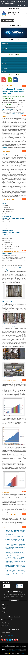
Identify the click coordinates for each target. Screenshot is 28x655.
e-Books (3, 610)
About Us (4, 604)
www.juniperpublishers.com (8, 636)
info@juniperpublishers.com (8, 635)
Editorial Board (5, 43)
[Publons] (20, 585)
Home (3, 603)
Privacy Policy (22, 653)
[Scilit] (7, 585)
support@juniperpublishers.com (8, 626)
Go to (24, 115)
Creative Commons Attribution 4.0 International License (11, 650)
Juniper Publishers (6, 1)
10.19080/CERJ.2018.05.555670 (18, 113)
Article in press (5, 45)
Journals (3, 608)
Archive (3, 51)
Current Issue (4, 48)
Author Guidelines (5, 606)
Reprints (3, 612)
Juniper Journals (14, 1)
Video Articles (4, 611)
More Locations (5, 614)
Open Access (4, 607)
